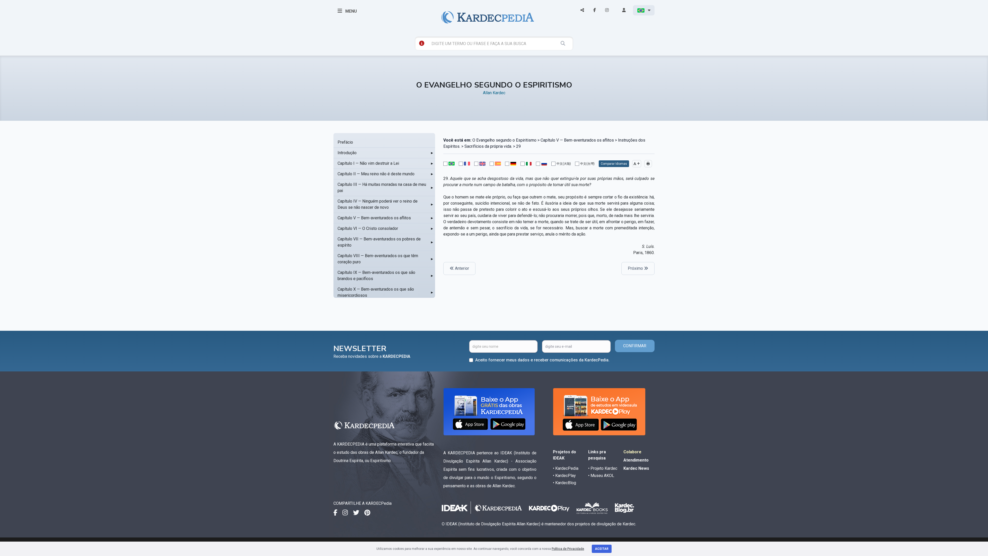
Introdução (347, 152)
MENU (350, 11)
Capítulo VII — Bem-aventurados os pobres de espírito (379, 242)
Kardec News (636, 468)
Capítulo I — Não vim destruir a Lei (368, 163)
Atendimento (636, 460)
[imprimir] (648, 163)
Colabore (632, 451)
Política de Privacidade (568, 549)
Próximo (636, 268)
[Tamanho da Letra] (636, 163)
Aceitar (601, 549)
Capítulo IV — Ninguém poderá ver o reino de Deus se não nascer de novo (378, 204)
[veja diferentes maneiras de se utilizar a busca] (421, 43)
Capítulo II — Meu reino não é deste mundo (376, 173)
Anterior (461, 268)
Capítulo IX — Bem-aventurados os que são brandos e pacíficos (376, 275)
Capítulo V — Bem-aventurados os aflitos (374, 217)
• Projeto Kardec (602, 468)
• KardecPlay (564, 475)
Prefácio (345, 142)
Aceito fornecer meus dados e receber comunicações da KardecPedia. (542, 360)
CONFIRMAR (634, 345)
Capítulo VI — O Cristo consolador (368, 228)
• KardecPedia (565, 468)
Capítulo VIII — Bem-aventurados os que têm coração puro (378, 258)
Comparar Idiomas (614, 164)
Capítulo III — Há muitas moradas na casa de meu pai (382, 187)
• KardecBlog (564, 482)
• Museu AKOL (601, 475)
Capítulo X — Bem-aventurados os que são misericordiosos (376, 292)
